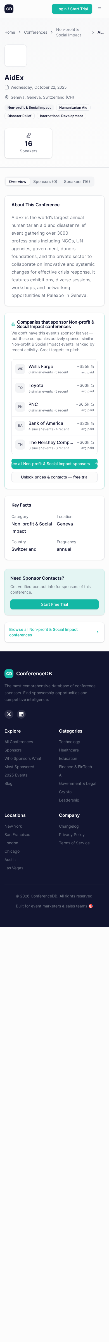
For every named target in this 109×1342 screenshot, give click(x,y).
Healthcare (69, 750)
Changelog (69, 826)
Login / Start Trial (72, 8)
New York (13, 826)
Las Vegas (13, 867)
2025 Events (15, 775)
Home (9, 32)
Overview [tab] (18, 181)
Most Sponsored (19, 766)
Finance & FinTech (75, 766)
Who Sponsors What (22, 758)
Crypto (65, 791)
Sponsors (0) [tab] (45, 181)
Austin (10, 859)
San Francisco (17, 834)
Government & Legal (77, 783)
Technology (69, 741)
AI (61, 775)
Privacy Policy (72, 834)
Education (68, 758)
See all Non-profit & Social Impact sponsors (50, 463)
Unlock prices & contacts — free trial (54, 477)
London (11, 842)
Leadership (69, 800)
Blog (8, 783)
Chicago (12, 851)
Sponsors (13, 750)
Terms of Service (74, 842)
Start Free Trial (54, 604)
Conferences (35, 32)
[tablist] (49, 182)
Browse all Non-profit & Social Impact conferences (43, 632)
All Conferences (18, 741)
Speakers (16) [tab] (77, 181)
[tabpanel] (54, 377)
